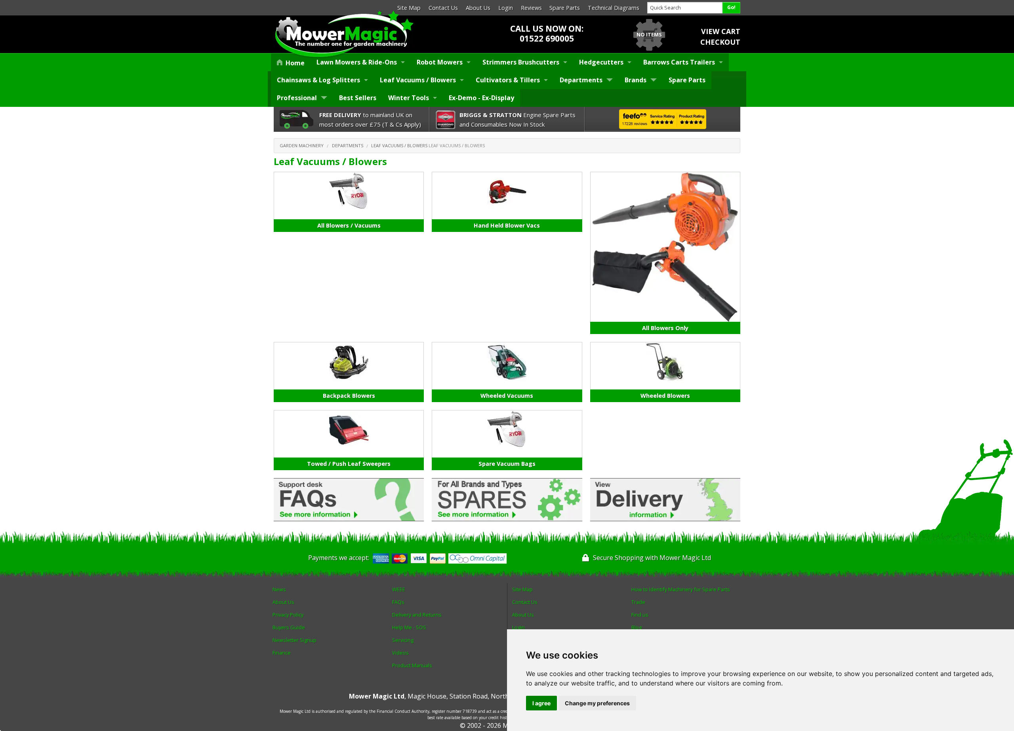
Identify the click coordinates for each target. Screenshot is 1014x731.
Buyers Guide (289, 627)
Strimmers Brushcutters (520, 62)
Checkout (720, 42)
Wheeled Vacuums (506, 395)
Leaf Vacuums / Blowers (418, 80)
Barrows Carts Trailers (679, 62)
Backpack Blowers (349, 395)
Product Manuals (412, 665)
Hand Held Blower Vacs (507, 225)
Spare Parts (564, 7)
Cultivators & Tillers (508, 80)
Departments (581, 80)
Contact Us (443, 7)
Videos (400, 652)
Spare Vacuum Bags (507, 463)
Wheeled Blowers (665, 395)
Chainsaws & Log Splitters (318, 80)
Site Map (409, 7)
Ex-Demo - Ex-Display (481, 97)
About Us (478, 7)
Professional (297, 97)
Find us (639, 614)
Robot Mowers (440, 62)
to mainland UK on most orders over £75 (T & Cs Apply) (370, 119)
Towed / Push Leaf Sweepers (349, 463)
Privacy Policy (288, 614)
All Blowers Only (665, 328)
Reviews (531, 7)
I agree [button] (541, 703)
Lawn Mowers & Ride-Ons (356, 62)
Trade (638, 602)
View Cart (720, 31)
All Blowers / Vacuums (349, 225)
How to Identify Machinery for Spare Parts (680, 589)
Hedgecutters (601, 62)
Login (505, 7)
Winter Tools (408, 97)
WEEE (398, 589)
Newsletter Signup (294, 640)
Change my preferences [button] (597, 703)
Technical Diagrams (613, 7)
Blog (636, 627)
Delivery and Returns (417, 614)
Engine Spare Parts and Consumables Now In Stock (517, 119)
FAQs (398, 602)
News (279, 589)
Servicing (403, 640)
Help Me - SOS (409, 627)
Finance (282, 652)
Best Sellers (357, 97)
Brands (635, 80)
